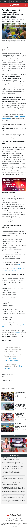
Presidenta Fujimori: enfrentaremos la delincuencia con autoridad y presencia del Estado (13, 478)
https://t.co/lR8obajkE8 (10, 358)
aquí (18, 264)
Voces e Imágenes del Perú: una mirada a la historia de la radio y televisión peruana (20, 404)
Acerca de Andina (12, 523)
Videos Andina (7, 388)
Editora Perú (5, 523)
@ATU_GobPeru (9, 353)
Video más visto (14, 436)
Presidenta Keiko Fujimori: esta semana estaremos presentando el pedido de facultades (12, 473)
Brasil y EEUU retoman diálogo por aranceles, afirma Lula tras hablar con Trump (20, 425)
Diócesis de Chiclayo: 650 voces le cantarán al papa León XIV (20, 394)
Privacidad (24, 523)
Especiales (18, 1)
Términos (19, 523)
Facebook (17, 332)
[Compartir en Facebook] (24, 397)
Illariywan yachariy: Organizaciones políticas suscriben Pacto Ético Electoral (20, 415)
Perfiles (12, 1)
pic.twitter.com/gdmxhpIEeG (12, 360)
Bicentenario (6, 1)
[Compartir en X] (25, 397)
